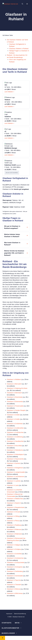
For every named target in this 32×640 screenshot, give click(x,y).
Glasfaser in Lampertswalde (16, 472)
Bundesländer (8, 633)
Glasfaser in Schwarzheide (15, 562)
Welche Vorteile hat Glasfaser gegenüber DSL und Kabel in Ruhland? (14, 253)
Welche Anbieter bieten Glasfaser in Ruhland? (12, 235)
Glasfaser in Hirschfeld (14, 445)
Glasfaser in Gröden (13, 415)
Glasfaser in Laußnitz (14, 481)
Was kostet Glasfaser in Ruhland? (12, 244)
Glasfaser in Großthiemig (15, 437)
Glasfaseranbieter (10, 628)
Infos (17, 623)
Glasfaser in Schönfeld (14, 554)
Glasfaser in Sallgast (13, 545)
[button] (22, 4)
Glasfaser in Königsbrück (15, 468)
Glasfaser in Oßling (13, 516)
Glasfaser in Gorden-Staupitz (16, 410)
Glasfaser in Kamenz (13, 463)
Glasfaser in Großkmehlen (15, 428)
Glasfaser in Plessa (13, 520)
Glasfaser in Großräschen (15, 432)
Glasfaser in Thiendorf (14, 584)
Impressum (9, 613)
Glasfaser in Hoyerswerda (15, 459)
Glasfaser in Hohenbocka (15, 450)
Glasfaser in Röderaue (14, 529)
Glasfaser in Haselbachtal (15, 441)
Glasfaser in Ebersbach (14, 393)
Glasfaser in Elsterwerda (15, 401)
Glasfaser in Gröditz (13, 419)
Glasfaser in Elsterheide (14, 397)
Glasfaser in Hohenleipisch (15, 454)
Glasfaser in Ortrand (13, 512)
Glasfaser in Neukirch (14, 503)
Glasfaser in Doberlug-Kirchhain (17, 388)
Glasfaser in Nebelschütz (15, 498)
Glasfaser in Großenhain (15, 423)
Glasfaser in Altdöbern (14, 379)
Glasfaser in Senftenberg (15, 571)
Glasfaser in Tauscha (13, 580)
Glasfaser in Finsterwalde (15, 406)
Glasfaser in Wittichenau (15, 593)
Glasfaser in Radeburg (14, 525)
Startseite (6, 623)
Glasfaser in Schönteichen (15, 558)
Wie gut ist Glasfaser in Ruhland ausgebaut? (12, 227)
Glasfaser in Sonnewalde (15, 576)
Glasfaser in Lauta (13, 485)
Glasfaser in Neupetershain (15, 507)
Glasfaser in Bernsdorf (14, 384)
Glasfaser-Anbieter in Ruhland (18, 48)
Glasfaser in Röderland (14, 534)
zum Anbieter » (9, 92)
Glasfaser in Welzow (13, 589)
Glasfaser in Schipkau (14, 549)
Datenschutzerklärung (20, 613)
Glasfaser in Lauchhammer (15, 476)
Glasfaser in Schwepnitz (14, 567)
